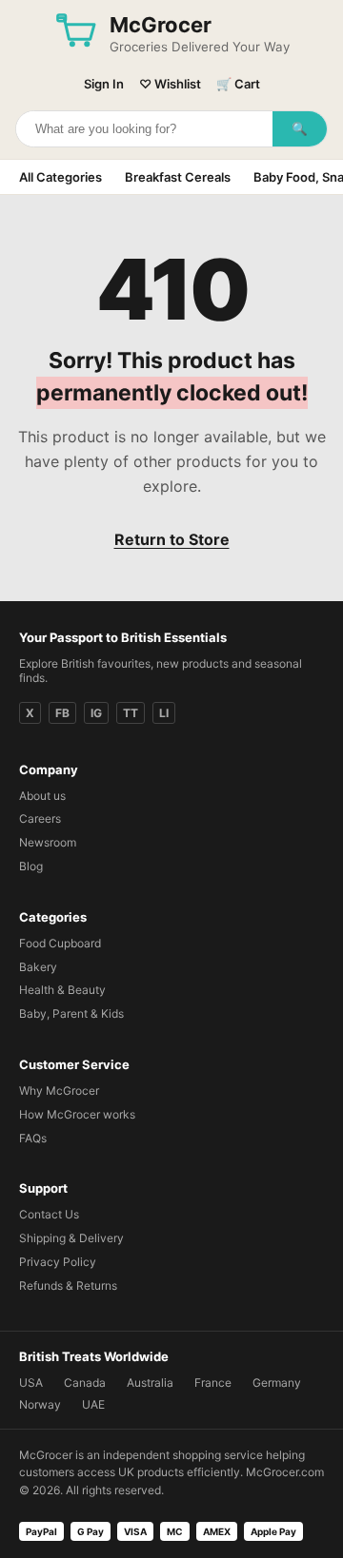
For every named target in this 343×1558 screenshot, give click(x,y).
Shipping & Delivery (71, 1238)
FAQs (33, 1138)
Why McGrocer (59, 1090)
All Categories (60, 177)
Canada (85, 1382)
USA (31, 1382)
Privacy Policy (57, 1262)
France (213, 1382)
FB (62, 713)
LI (164, 713)
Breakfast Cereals (178, 177)
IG (96, 713)
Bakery (38, 967)
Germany (276, 1382)
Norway (40, 1404)
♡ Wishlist (170, 83)
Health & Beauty (62, 990)
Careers (40, 818)
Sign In (104, 83)
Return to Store (172, 539)
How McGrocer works (77, 1114)
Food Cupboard (60, 943)
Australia (150, 1382)
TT (130, 713)
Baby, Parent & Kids (71, 1013)
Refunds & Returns (68, 1285)
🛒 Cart (238, 83)
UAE (93, 1404)
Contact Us (49, 1214)
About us (42, 796)
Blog (31, 866)
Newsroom (47, 842)
